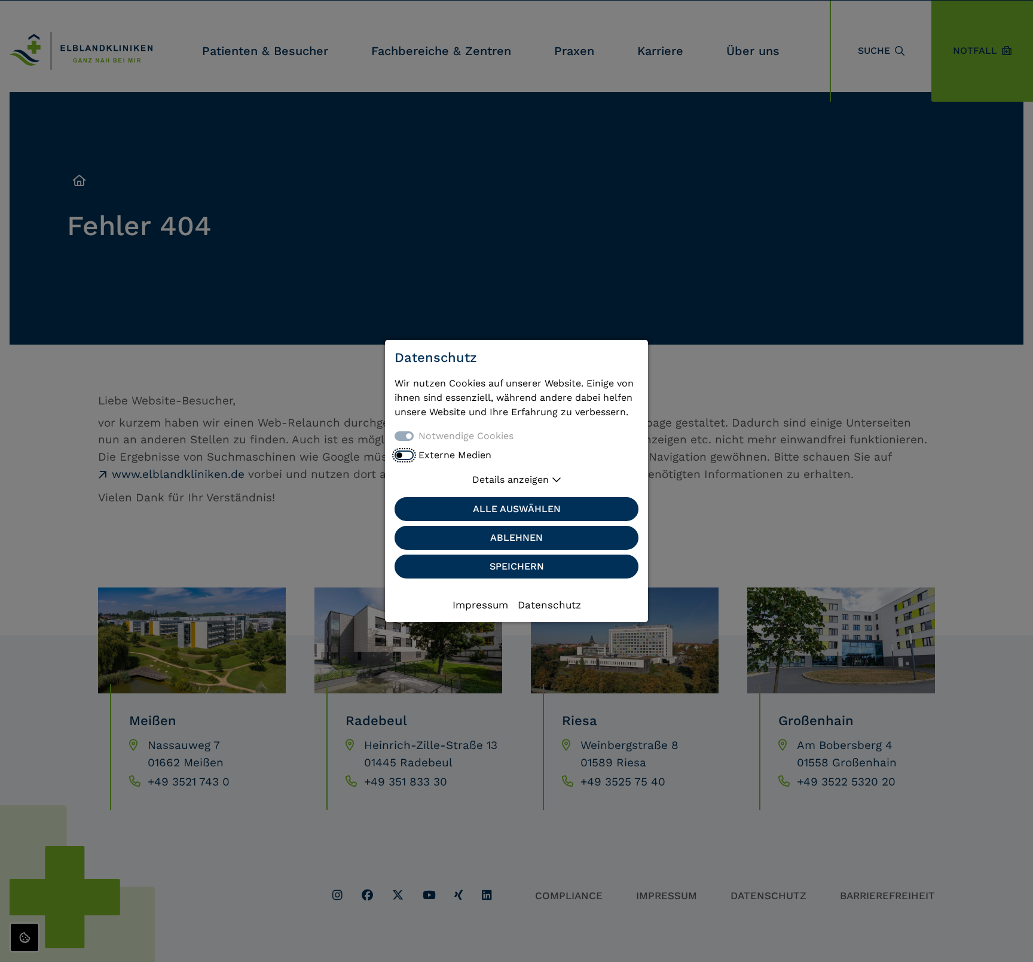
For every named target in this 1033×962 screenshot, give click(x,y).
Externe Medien (454, 455)
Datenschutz (549, 605)
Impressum (480, 605)
